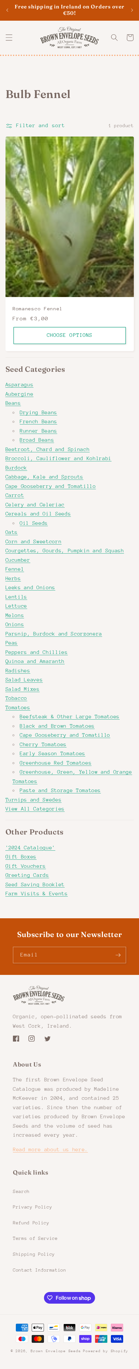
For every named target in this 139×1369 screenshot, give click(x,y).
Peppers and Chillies (36, 652)
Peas (11, 643)
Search (21, 1191)
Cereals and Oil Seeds (38, 514)
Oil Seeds (34, 523)
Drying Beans (38, 412)
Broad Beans (37, 440)
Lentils (16, 597)
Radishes (17, 671)
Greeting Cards (27, 875)
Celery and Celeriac (35, 505)
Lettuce (16, 606)
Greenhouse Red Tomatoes (55, 763)
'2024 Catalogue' (30, 848)
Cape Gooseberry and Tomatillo (50, 486)
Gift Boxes (21, 857)
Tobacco (16, 698)
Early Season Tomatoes (52, 753)
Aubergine (19, 394)
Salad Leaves (24, 680)
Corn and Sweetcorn (33, 542)
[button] (8, 37)
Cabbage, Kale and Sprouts (44, 477)
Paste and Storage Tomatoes (60, 790)
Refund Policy (31, 1222)
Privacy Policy (32, 1206)
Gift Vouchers (25, 866)
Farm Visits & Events (36, 894)
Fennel (14, 569)
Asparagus (19, 385)
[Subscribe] (118, 955)
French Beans (38, 422)
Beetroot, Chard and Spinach (47, 449)
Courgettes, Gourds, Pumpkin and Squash (64, 551)
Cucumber (17, 560)
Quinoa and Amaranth (35, 661)
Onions (14, 624)
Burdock (16, 468)
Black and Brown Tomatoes (57, 726)
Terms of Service (35, 1238)
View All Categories (35, 809)
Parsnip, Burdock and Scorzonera (53, 634)
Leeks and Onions (30, 588)
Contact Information (39, 1270)
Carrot (14, 495)
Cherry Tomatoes (43, 744)
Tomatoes (17, 708)
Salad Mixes (22, 689)
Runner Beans (38, 431)
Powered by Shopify (105, 1351)
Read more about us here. (50, 1150)
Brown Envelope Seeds (56, 1351)
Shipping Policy (34, 1254)
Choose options (69, 335)
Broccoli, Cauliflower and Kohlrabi (58, 458)
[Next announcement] (132, 10)
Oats (11, 532)
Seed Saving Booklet (35, 885)
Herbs (13, 578)
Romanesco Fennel (38, 308)
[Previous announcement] (7, 10)
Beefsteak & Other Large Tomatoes (70, 717)
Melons (14, 615)
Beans (13, 403)
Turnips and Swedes (33, 800)
